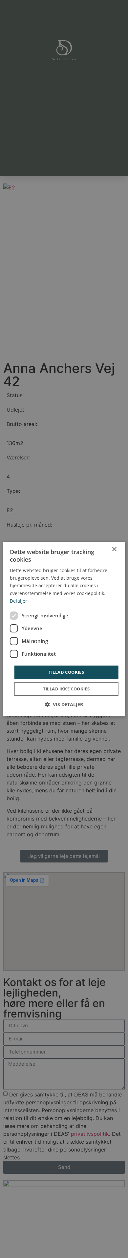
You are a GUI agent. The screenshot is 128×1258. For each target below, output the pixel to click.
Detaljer (18, 601)
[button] (64, 704)
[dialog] (64, 629)
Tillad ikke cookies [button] (66, 689)
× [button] (114, 549)
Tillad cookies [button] (66, 672)
